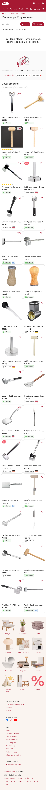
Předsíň (23, 689)
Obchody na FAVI (12, 733)
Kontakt (9, 707)
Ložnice (38, 671)
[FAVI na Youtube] (15, 720)
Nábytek (5, 9)
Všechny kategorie (33, 9)
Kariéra (8, 711)
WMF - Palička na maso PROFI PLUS (16, 500)
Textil (21, 9)
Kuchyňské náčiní (18, 13)
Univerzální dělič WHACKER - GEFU (16, 222)
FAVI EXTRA (10, 749)
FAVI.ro (20, 778)
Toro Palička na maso (32, 257)
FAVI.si (6, 784)
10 (42, 94)
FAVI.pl (13, 778)
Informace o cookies (13, 755)
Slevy (38, 689)
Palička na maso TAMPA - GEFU (14, 361)
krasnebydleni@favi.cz (16, 704)
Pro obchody (10, 746)
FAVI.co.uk (21, 781)
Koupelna (8, 671)
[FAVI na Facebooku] (7, 720)
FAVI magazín (11, 743)
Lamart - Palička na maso (12, 396)
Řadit (27, 24)
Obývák (23, 671)
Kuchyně (37, 652)
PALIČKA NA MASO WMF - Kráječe (15, 535)
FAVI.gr (36, 781)
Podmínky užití (11, 752)
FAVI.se (13, 781)
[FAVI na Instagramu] (11, 720)
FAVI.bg (29, 781)
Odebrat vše (9, 75)
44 (20, 94)
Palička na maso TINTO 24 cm (13, 117)
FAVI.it (6, 781)
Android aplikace (14, 764)
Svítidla (8, 652)
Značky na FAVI (11, 736)
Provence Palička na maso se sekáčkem (17, 187)
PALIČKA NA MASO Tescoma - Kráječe (17, 570)
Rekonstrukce (23, 652)
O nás (8, 730)
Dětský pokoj (8, 690)
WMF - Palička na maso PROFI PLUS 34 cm (19, 257)
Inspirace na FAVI (12, 739)
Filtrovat (39, 24)
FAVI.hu (27, 778)
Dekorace (13, 9)
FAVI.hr (34, 778)
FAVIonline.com (9, 771)
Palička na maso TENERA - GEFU (15, 431)
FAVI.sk (6, 778)
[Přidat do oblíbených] (20, 198)
